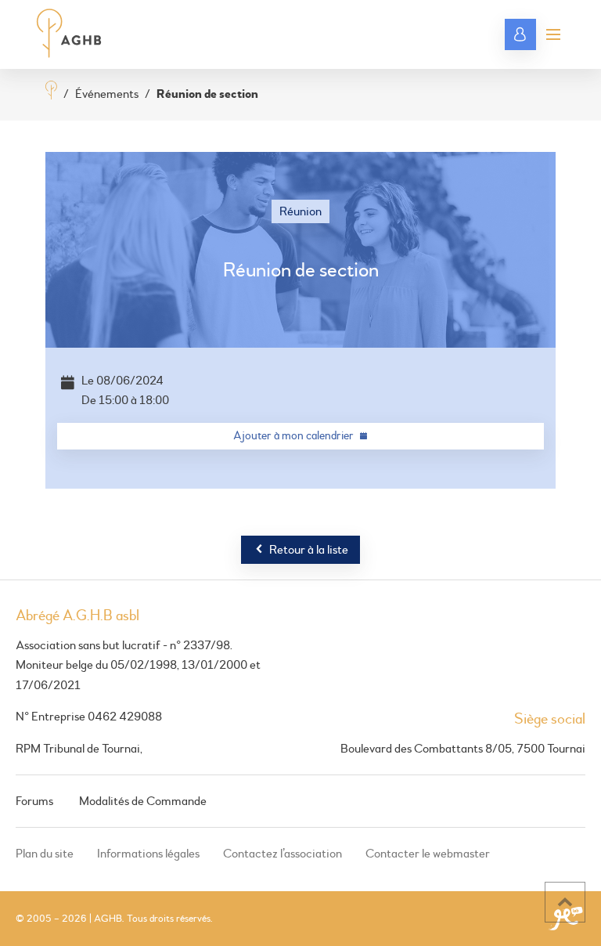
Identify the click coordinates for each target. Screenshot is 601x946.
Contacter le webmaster (427, 853)
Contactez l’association (282, 853)
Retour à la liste (308, 550)
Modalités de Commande (143, 801)
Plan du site (45, 853)
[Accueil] (51, 92)
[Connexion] (520, 34)
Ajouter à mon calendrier (293, 435)
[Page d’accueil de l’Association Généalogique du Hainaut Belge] (69, 34)
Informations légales (148, 853)
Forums (34, 801)
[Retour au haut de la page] (565, 902)
